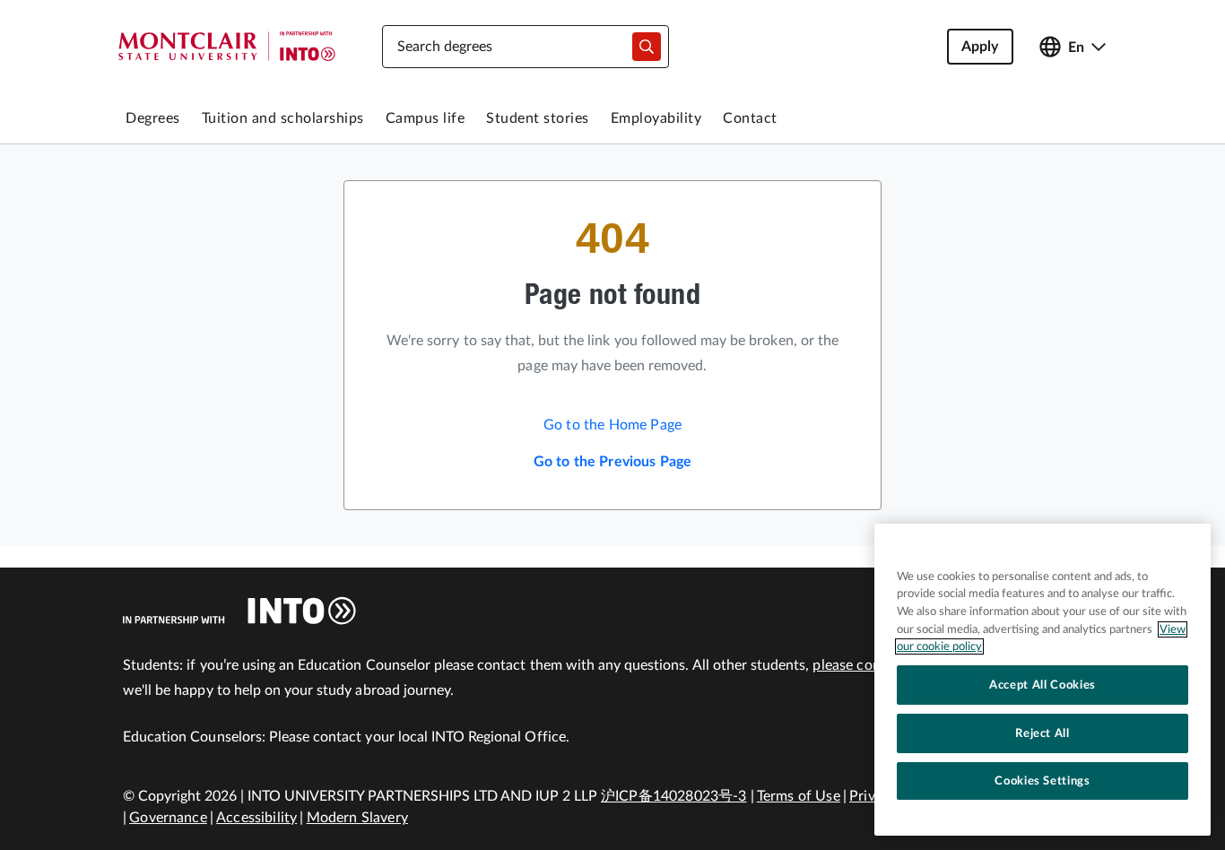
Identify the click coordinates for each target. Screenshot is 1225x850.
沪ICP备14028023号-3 (674, 796)
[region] (1042, 680)
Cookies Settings (1042, 781)
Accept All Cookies (1042, 685)
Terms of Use (798, 796)
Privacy (873, 796)
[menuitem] (153, 118)
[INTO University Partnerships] (239, 610)
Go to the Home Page (612, 425)
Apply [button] (980, 46)
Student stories (537, 118)
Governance (168, 818)
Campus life (425, 118)
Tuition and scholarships (283, 118)
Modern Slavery (357, 818)
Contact (750, 118)
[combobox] (525, 46)
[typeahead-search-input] (646, 46)
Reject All (1042, 733)
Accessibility (256, 818)
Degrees (153, 118)
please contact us (868, 665)
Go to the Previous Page (613, 462)
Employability (656, 118)
